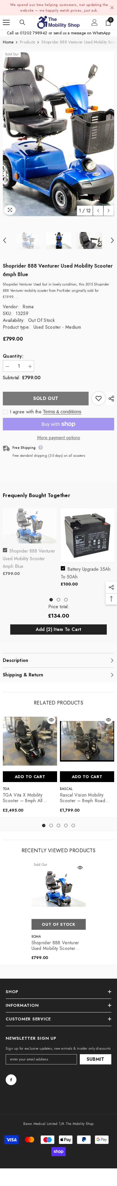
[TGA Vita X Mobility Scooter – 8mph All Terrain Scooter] (30, 741)
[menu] (6, 22)
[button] (98, 211)
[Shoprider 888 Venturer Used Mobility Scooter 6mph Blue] (59, 889)
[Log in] (94, 22)
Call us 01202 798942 (27, 33)
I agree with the (25, 412)
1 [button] (51, 599)
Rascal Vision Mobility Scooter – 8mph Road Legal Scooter (82, 798)
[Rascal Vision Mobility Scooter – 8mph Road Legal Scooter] (87, 741)
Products (27, 42)
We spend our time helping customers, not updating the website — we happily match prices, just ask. (59, 7)
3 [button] (66, 599)
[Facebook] (11, 1079)
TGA (6, 788)
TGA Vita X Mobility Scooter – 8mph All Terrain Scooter (23, 798)
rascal (66, 788)
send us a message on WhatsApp (82, 33)
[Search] (22, 22)
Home (8, 42)
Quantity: (13, 356)
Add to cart (30, 776)
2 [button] (58, 599)
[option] (58, 133)
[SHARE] (110, 398)
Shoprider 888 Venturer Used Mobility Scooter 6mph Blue (29, 559)
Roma (28, 306)
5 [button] (73, 825)
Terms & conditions (62, 411)
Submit (96, 1059)
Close (112, 8)
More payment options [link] (58, 438)
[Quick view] (51, 720)
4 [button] (66, 825)
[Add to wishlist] (98, 398)
